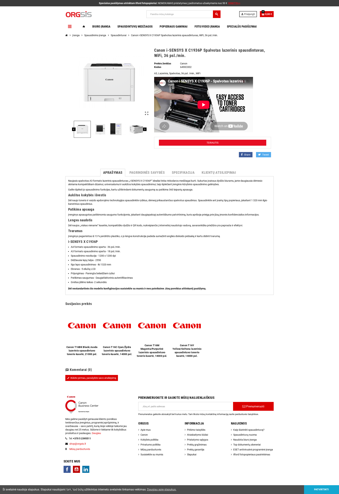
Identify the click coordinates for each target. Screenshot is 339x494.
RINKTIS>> (234, 3)
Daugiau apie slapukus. (161, 489)
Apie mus (146, 429)
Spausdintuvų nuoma (245, 434)
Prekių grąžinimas (197, 444)
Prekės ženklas (162, 63)
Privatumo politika (150, 444)
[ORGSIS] (96, 14)
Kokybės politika (149, 439)
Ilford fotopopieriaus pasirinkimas (251, 454)
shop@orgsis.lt (77, 443)
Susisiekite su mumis (152, 454)
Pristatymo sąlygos (197, 439)
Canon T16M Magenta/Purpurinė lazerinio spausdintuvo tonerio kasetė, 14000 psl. (152, 350)
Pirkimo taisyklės (196, 429)
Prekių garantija (195, 449)
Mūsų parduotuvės (79, 449)
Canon (144, 434)
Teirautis (212, 142)
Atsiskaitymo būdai (197, 434)
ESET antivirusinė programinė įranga (253, 449)
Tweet (265, 154)
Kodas (157, 67)
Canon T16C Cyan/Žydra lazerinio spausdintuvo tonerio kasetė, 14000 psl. (117, 351)
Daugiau (96, 433)
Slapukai (191, 454)
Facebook (67, 469)
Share (247, 154)
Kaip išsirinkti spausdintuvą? (248, 429)
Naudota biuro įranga (245, 439)
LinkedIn (85, 469)
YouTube (76, 469)
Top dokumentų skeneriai (247, 444)
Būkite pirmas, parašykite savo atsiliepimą (91, 378)
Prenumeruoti (254, 406)
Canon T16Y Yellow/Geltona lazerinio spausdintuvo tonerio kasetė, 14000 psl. (187, 350)
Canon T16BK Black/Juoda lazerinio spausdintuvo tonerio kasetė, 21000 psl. (81, 351)
